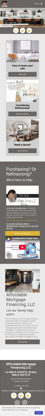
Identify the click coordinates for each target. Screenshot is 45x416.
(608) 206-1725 (22, 386)
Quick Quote (22, 151)
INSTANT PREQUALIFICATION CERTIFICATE (21, 220)
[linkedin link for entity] (22, 30)
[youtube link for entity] (29, 30)
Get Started (22, 342)
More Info (22, 74)
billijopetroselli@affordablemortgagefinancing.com (23, 391)
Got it (39, 413)
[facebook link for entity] (16, 30)
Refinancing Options (22, 233)
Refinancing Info (22, 114)
